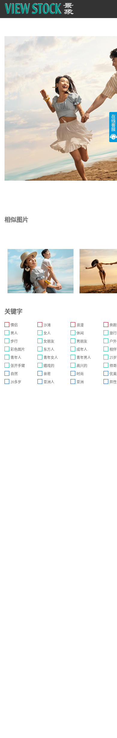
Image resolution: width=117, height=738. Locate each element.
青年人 (15, 358)
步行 (14, 341)
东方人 (49, 349)
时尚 (80, 374)
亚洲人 (49, 382)
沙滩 (47, 325)
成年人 (81, 349)
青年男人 (83, 358)
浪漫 (80, 325)
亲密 (47, 374)
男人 (14, 333)
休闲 (80, 333)
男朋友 (81, 341)
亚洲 (80, 382)
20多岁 (15, 382)
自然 (14, 374)
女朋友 (49, 341)
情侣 (14, 325)
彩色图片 (17, 349)
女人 (47, 333)
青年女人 (51, 358)
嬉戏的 (49, 366)
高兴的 (81, 366)
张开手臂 (17, 366)
